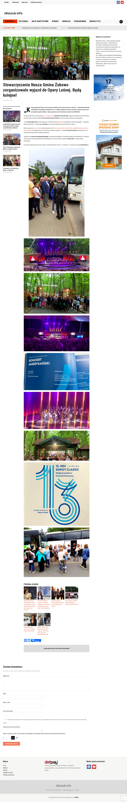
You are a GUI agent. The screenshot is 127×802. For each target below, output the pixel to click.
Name (4, 694)
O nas (4, 765)
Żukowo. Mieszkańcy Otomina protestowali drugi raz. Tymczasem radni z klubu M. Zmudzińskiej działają (43, 631)
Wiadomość (6, 676)
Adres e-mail (6, 702)
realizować (60, 122)
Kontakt (6, 2)
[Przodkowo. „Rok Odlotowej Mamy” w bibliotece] (11, 161)
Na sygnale (23, 21)
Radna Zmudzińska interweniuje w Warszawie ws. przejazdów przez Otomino (57, 603)
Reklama (5, 768)
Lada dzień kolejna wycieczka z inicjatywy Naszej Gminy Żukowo (29, 629)
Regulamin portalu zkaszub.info (54, 790)
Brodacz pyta (95, 21)
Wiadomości (9, 21)
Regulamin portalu (8, 772)
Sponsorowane (80, 21)
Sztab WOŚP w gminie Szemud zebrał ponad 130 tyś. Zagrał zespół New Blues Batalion (11, 126)
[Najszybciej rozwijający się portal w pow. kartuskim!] (13, 13)
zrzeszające (47, 116)
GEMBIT (76, 797)
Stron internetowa (8, 711)
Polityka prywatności (36, 2)
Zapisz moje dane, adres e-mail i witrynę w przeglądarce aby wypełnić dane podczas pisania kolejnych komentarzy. (34, 733)
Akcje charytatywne (40, 21)
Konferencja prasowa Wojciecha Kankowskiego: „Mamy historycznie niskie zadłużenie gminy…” (106, 63)
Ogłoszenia (25, 2)
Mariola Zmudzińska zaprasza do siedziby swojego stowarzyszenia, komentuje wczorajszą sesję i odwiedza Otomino (44, 604)
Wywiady (55, 21)
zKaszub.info (63, 785)
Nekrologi (66, 21)
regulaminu (31, 719)
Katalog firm (15, 2)
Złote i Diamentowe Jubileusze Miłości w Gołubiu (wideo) (11, 148)
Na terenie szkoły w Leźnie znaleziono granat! (54, 28)
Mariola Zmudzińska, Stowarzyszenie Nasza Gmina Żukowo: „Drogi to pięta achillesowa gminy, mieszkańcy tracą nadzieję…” (30, 605)
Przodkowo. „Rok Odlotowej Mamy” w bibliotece (10, 169)
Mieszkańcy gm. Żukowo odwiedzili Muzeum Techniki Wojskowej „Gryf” (71, 602)
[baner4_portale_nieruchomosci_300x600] (109, 143)
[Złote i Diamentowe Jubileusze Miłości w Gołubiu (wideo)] (11, 140)
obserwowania (37, 128)
